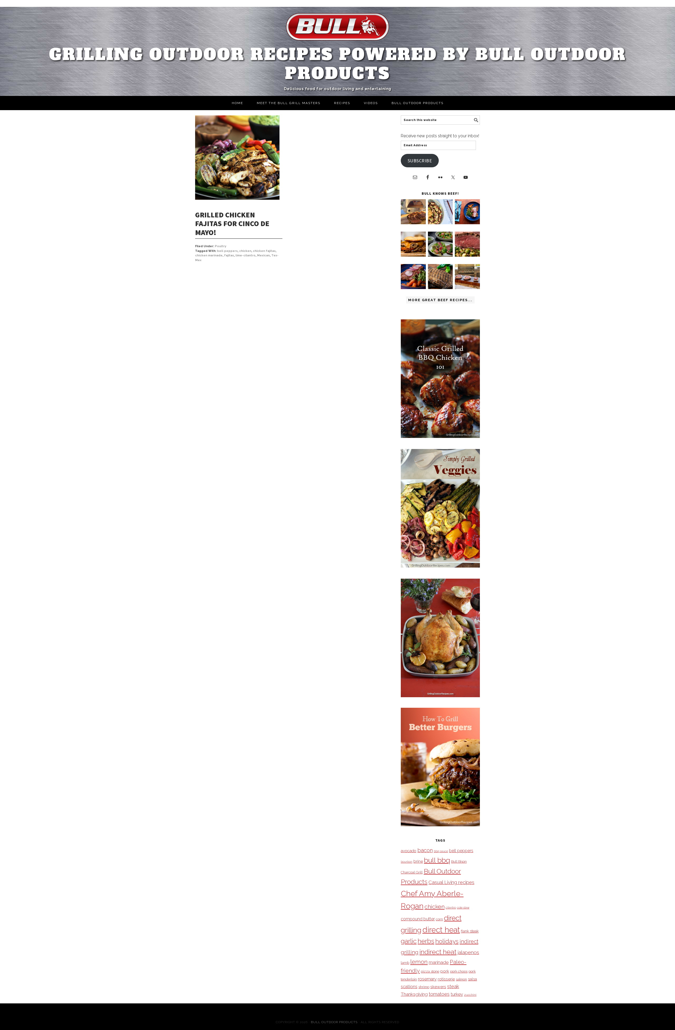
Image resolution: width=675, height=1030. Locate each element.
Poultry (220, 246)
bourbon (406, 861)
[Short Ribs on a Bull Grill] (413, 287)
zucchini (470, 995)
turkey (457, 994)
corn (439, 919)
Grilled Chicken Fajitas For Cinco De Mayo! (232, 223)
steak (453, 986)
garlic (409, 941)
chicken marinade (209, 255)
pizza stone (430, 971)
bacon (425, 850)
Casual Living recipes (451, 882)
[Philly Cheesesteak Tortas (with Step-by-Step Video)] (413, 255)
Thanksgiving (414, 994)
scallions (409, 986)
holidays (447, 941)
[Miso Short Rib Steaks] (467, 222)
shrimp (423, 987)
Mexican (263, 255)
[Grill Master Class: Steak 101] (467, 287)
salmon (461, 979)
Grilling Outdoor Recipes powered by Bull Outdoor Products (337, 64)
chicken (245, 251)
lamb (405, 962)
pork (444, 971)
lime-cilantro (245, 255)
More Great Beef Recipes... (440, 300)
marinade (439, 962)
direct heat (441, 929)
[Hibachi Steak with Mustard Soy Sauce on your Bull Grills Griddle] (440, 222)
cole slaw (463, 907)
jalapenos (468, 952)
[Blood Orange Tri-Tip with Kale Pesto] (440, 255)
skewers (438, 986)
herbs (426, 941)
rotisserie (446, 979)
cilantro (451, 907)
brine (418, 861)
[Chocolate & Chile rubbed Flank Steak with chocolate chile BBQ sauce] (440, 287)
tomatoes (439, 994)
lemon (419, 962)
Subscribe (420, 161)
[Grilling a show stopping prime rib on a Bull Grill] (467, 255)
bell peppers (227, 251)
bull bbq (437, 860)
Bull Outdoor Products (334, 1022)
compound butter (418, 918)
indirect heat (438, 952)
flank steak (470, 931)
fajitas (229, 255)
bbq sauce (441, 851)
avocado (408, 850)
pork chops (458, 971)
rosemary (427, 979)
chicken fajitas (264, 251)
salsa (472, 979)
